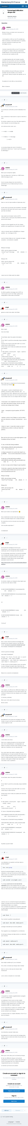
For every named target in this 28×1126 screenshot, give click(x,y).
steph (7, 307)
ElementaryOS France (10, 2)
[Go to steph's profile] (2, 308)
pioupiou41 (8, 104)
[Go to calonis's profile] (3, 28)
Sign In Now (14, 1101)
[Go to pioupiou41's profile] (2, 105)
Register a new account (14, 1090)
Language (11, 1122)
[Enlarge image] (13, 384)
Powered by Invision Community (14, 1123)
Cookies (18, 1122)
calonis (15, 16)
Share (7, 1110)
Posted (12, 29)
